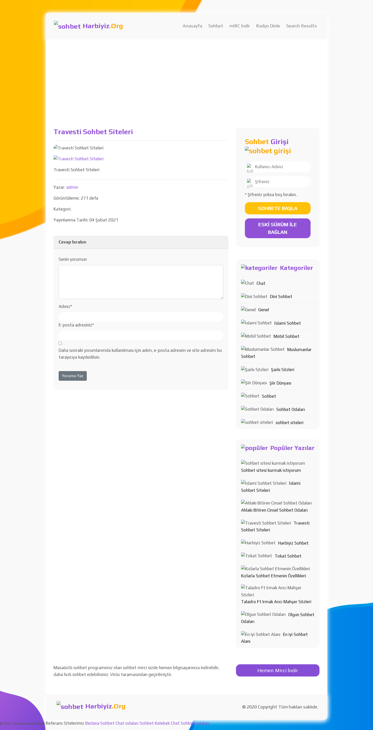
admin (72, 187)
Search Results (301, 25)
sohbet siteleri (289, 422)
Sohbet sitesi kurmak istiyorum (271, 470)
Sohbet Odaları (290, 409)
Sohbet (215, 25)
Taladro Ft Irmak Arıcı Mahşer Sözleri (276, 601)
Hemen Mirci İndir (277, 670)
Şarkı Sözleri (282, 369)
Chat (261, 283)
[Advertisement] (186, 77)
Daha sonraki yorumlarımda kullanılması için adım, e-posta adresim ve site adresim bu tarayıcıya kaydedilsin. (140, 354)
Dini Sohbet (281, 296)
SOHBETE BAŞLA (277, 208)
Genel (263, 309)
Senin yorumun (73, 259)
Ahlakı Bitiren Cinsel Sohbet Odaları (274, 510)
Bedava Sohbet (99, 723)
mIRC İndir (239, 25)
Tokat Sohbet (288, 556)
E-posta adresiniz (76, 324)
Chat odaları (127, 723)
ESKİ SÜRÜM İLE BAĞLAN (277, 228)
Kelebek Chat (167, 723)
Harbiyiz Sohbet (293, 543)
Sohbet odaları (195, 723)
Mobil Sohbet (286, 336)
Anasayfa (192, 25)
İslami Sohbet (287, 323)
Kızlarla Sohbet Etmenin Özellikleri (273, 575)
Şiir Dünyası (280, 383)
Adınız (65, 306)
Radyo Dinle (268, 25)
